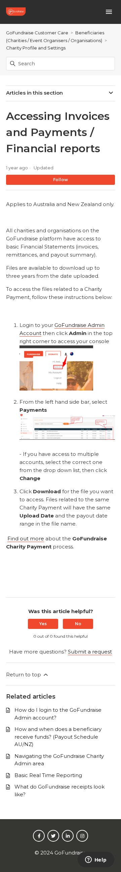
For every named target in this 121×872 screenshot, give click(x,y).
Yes (43, 623)
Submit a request (90, 651)
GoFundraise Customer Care (37, 32)
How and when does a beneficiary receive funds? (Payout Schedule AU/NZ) (58, 736)
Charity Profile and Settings (36, 48)
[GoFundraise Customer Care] (16, 12)
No (78, 623)
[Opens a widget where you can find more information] (95, 860)
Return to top (24, 674)
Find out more (25, 538)
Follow (60, 179)
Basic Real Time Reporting (48, 775)
